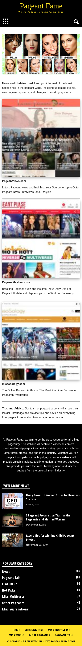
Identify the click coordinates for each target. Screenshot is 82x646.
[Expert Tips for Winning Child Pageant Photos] (12, 540)
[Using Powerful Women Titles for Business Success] (12, 501)
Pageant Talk (11, 577)
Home (16, 629)
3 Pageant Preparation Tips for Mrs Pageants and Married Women (48, 517)
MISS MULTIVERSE (59, 629)
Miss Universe (34, 629)
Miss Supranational (15, 609)
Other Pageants (13, 603)
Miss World (16, 635)
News (6, 571)
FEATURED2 (9, 584)
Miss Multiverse (13, 596)
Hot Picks (8, 590)
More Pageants (39, 635)
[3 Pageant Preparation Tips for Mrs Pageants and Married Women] (12, 520)
